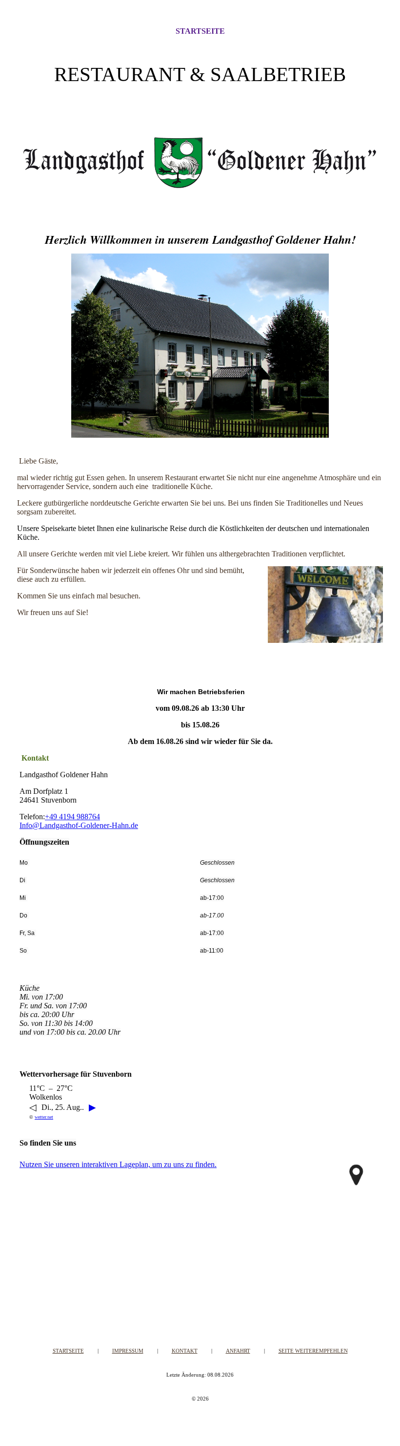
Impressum (127, 1351)
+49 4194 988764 (72, 816)
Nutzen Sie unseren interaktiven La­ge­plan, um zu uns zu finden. (118, 1164)
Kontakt (185, 1351)
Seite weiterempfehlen (313, 1351)
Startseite (200, 31)
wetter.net (44, 1117)
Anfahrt (238, 1351)
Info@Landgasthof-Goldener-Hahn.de (79, 825)
